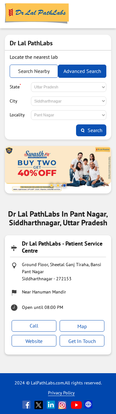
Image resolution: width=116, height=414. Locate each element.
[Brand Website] (88, 405)
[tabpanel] (58, 170)
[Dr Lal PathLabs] (37, 14)
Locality (17, 114)
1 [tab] (51, 185)
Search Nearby (34, 71)
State (15, 86)
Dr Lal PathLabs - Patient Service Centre (62, 247)
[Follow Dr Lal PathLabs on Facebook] (27, 405)
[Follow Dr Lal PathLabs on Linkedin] (51, 405)
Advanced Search (82, 71)
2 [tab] (58, 185)
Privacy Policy (61, 393)
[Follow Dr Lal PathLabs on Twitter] (39, 405)
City (13, 101)
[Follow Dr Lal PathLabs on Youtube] (76, 405)
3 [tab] (64, 185)
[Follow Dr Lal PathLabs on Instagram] (63, 405)
